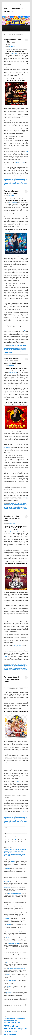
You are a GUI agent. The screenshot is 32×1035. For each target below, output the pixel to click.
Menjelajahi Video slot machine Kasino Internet (12, 41)
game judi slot (22, 1029)
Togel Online (13, 29)
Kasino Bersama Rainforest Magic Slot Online (14, 854)
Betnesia (6, 901)
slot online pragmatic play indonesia (18, 182)
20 (15, 839)
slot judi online (15, 179)
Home (5, 27)
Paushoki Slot (7, 447)
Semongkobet (9, 1010)
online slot (9, 179)
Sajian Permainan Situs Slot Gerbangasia (13, 851)
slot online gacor (21, 179)
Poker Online (17, 27)
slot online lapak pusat (16, 180)
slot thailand (24, 183)
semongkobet (18, 781)
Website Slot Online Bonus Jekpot (12, 852)
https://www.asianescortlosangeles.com (16, 968)
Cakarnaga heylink (11, 980)
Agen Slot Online (13, 372)
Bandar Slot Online (18, 486)
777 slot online (19, 178)
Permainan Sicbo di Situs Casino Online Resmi (11, 679)
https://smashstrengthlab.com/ (14, 893)
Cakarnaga (8, 876)
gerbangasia (9, 957)
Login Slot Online (14, 531)
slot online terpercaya (16, 183)
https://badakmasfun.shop (13, 943)
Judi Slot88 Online (17, 645)
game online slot (10, 1031)
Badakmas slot (7, 887)
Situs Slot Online (13, 53)
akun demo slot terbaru (20, 1018)
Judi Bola (11, 27)
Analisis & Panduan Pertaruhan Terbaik (11, 192)
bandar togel (6, 1020)
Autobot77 (9, 636)
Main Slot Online (17, 325)
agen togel (13, 1018)
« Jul (9, 844)
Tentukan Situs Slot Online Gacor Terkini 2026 (12, 518)
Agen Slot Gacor (13, 202)
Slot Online (6, 29)
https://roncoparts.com (9, 912)
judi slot (26, 330)
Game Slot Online (20, 162)
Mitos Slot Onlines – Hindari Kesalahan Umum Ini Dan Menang (12, 360)
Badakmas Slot (12, 998)
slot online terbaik (8, 183)
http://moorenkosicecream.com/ (13, 931)
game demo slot (10, 1029)
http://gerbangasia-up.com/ (12, 937)
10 (5, 838)
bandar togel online (13, 1020)
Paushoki (13, 861)
